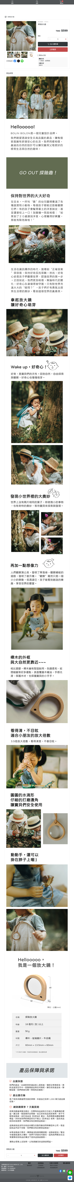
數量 (39, 36)
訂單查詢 (40, 1165)
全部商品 (41, 1163)
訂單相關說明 (40, 1167)
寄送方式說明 (54, 1165)
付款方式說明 (53, 1163)
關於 (29, 1163)
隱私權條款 (66, 1163)
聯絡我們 (29, 1165)
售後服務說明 (54, 1167)
